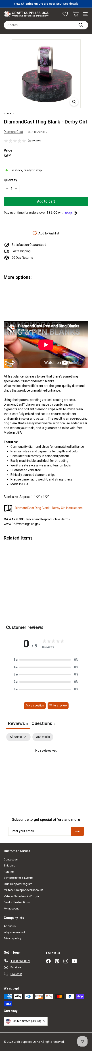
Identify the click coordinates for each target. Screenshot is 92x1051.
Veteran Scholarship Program (22, 896)
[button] (46, 659)
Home (7, 113)
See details (70, 3)
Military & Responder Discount (23, 890)
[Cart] (75, 14)
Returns (9, 871)
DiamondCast (13, 131)
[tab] (43, 724)
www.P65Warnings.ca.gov (22, 524)
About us (10, 926)
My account (11, 908)
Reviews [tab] (18, 723)
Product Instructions (17, 902)
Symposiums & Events (18, 877)
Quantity (10, 180)
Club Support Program (18, 884)
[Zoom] (74, 102)
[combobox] (46, 25)
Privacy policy (12, 938)
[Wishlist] (65, 14)
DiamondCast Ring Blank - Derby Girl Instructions (49, 508)
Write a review (58, 705)
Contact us (11, 859)
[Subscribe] (77, 831)
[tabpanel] (46, 766)
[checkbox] (42, 737)
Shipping (9, 865)
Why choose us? (14, 932)
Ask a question (34, 705)
